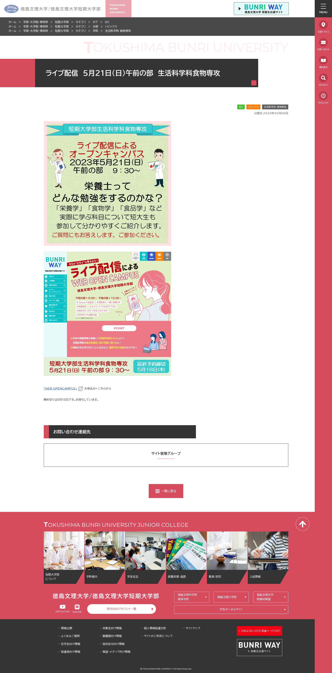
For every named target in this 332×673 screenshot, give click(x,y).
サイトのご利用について (158, 636)
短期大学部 (62, 22)
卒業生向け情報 (112, 628)
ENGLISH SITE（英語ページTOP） (260, 631)
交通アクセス (323, 32)
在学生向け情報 (70, 644)
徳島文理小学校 (227, 597)
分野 (95, 26)
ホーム (12, 22)
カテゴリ (81, 22)
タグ (95, 22)
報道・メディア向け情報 (116, 651)
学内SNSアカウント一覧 (121, 608)
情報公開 (66, 628)
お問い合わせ (323, 49)
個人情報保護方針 (155, 628)
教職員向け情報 (112, 636)
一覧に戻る (168, 491)
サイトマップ (193, 628)
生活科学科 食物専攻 (118, 30)
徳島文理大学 (265, 597)
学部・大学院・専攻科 (35, 22)
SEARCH (323, 85)
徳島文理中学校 (187, 597)
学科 (95, 30)
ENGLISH (323, 103)
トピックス (111, 26)
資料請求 (323, 67)
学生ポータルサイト (231, 609)
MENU (323, 12)
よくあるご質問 (70, 636)
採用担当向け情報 (113, 644)
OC (107, 22)
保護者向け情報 (70, 651)
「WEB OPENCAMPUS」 (60, 388)
